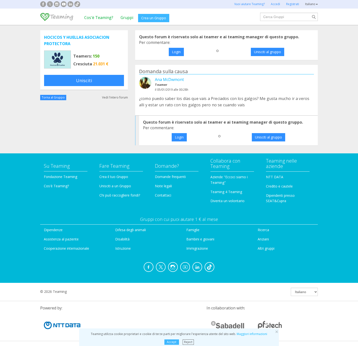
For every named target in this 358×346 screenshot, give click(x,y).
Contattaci (163, 195)
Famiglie (192, 229)
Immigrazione (197, 248)
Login (176, 51)
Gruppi (127, 17)
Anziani (263, 239)
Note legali (163, 186)
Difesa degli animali (130, 229)
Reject (188, 342)
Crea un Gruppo (153, 18)
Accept (171, 342)
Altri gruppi (266, 248)
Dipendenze (53, 229)
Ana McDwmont (169, 79)
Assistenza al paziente (61, 239)
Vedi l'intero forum (115, 97)
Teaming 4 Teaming (226, 191)
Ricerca (263, 229)
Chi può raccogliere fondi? (119, 195)
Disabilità (122, 239)
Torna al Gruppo (53, 97)
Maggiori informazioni (252, 334)
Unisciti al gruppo (267, 51)
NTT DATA (274, 177)
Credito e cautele (279, 186)
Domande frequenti (170, 176)
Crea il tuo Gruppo (113, 176)
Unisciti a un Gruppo (115, 186)
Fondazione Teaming (60, 176)
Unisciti (84, 80)
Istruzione (123, 248)
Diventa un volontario (227, 200)
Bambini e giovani (200, 239)
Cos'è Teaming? (98, 17)
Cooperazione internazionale (66, 248)
